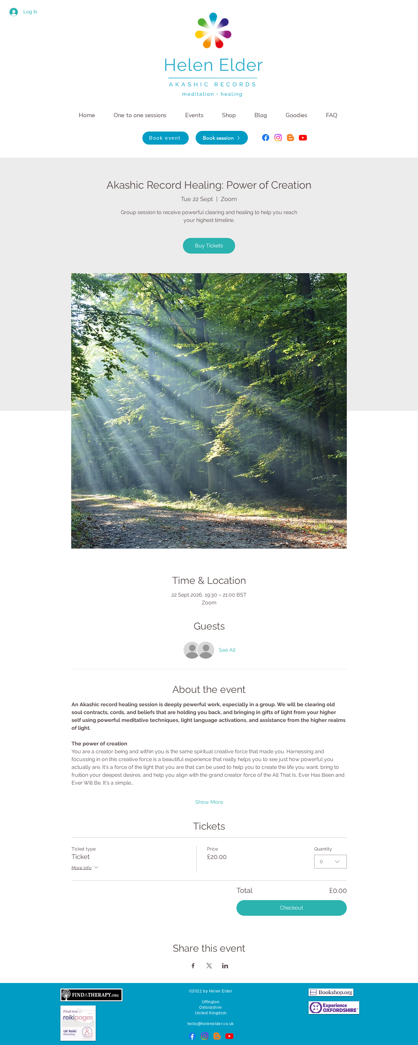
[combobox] (330, 861)
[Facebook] (265, 137)
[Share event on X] (209, 965)
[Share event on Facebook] (193, 965)
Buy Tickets (209, 245)
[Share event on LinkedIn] (225, 965)
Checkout (291, 908)
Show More (209, 802)
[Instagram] (278, 137)
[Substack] (290, 137)
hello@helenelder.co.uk (210, 1024)
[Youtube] (303, 137)
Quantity (323, 848)
